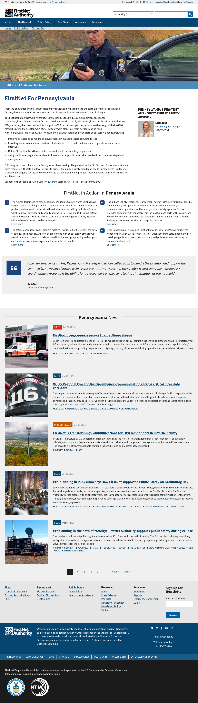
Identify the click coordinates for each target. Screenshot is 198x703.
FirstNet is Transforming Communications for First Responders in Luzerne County (115, 433)
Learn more (17, 224)
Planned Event (127, 506)
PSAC (7, 599)
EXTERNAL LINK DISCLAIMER (144, 656)
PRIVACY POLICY (81, 656)
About (8, 22)
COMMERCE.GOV (33, 656)
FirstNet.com (188, 2)
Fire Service (104, 353)
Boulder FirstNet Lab (48, 595)
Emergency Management (155, 506)
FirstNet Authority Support (79, 506)
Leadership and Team (16, 591)
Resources (97, 22)
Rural (115, 408)
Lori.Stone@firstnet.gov (167, 126)
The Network (24, 22)
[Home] (19, 15)
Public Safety (44, 22)
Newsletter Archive (111, 606)
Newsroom (80, 22)
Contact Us (126, 2)
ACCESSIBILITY (119, 656)
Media (104, 610)
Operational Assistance (81, 595)
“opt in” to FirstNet (95, 165)
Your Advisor (75, 591)
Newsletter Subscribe (113, 602)
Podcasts (106, 599)
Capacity (59, 450)
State (139, 506)
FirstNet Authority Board (18, 595)
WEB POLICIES (100, 656)
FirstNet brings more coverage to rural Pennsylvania (92, 335)
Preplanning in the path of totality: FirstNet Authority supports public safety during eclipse (123, 531)
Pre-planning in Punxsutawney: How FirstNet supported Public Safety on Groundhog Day (120, 482)
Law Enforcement (176, 506)
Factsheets (139, 591)
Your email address (176, 598)
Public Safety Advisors (43, 181)
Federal (95, 548)
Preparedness (179, 548)
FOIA (50, 656)
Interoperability (74, 353)
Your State (63, 22)
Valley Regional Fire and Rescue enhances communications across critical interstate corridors (116, 386)
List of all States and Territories (28, 85)
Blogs (104, 591)
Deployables (83, 548)
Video (87, 353)
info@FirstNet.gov (163, 636)
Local (106, 408)
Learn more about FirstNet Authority (164, 2)
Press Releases (109, 595)
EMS (94, 353)
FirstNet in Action (74, 408)
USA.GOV (63, 656)
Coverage (59, 353)
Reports (137, 595)
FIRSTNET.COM (12, 656)
